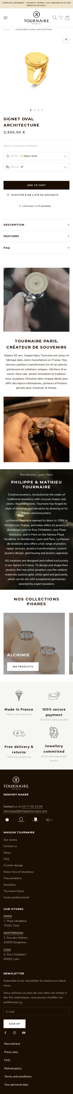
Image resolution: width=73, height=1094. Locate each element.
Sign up (14, 1023)
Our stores (10, 840)
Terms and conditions (18, 1076)
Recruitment (12, 1044)
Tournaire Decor (14, 891)
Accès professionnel (16, 897)
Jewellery (10, 885)
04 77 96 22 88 (32, 806)
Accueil (7, 29)
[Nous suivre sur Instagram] (14, 1032)
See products (23, 666)
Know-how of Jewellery (19, 872)
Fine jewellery (13, 878)
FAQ (6, 859)
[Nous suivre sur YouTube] (24, 1032)
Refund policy (13, 1068)
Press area (11, 1052)
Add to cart (36, 185)
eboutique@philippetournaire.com (25, 811)
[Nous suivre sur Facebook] (5, 1032)
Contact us (10, 846)
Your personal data (16, 1085)
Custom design (13, 865)
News (7, 853)
